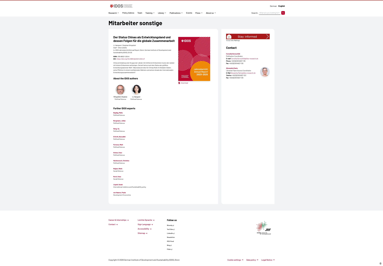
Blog (168, 245)
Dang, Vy (116, 129)
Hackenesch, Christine (121, 161)
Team (139, 13)
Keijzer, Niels (117, 169)
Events (189, 13)
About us (210, 13)
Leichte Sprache (145, 220)
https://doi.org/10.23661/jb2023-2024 (130, 59)
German (273, 6)
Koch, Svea (117, 176)
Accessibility (144, 228)
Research (113, 13)
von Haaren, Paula (119, 192)
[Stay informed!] (248, 36)
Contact (112, 224)
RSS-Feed (170, 241)
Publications (175, 13)
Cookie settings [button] (234, 260)
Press (197, 13)
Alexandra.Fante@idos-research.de (243, 73)
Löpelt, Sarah (118, 184)
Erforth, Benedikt (119, 137)
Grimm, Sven (117, 153)
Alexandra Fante (232, 68)
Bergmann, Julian (119, 121)
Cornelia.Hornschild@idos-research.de (244, 58)
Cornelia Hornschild (233, 54)
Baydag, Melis (118, 113)
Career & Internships (118, 220)
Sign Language (144, 224)
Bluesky (170, 225)
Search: (254, 13)
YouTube (170, 229)
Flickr (169, 249)
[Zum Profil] (265, 72)
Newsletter (171, 237)
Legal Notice (266, 260)
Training (148, 13)
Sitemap (141, 233)
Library (161, 13)
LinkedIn (170, 233)
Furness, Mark (118, 145)
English (281, 6)
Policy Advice (128, 13)
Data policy (251, 260)
